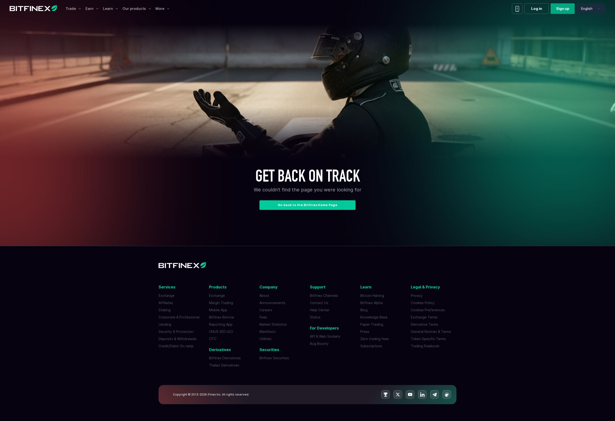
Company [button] (268, 287)
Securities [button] (269, 349)
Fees (263, 317)
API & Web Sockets (325, 336)
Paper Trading (371, 324)
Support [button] (318, 287)
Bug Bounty (319, 344)
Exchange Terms (424, 317)
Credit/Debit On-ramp (176, 346)
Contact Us (319, 303)
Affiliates (166, 303)
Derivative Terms (424, 324)
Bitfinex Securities (274, 358)
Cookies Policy (422, 303)
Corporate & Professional (179, 317)
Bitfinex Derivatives (225, 358)
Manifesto (267, 331)
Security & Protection (176, 331)
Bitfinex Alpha (371, 303)
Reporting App (221, 324)
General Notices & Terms (431, 331)
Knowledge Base (373, 317)
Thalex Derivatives (224, 365)
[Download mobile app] (517, 8)
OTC (212, 339)
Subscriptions (371, 346)
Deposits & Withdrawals (178, 339)
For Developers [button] (324, 328)
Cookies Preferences (428, 310)
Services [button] (167, 287)
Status (315, 317)
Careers (265, 310)
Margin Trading (221, 303)
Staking (165, 310)
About (264, 295)
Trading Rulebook (425, 346)
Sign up (562, 8)
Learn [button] (365, 287)
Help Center (320, 310)
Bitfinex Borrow (221, 317)
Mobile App (218, 310)
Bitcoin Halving (372, 295)
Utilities (265, 339)
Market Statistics (273, 324)
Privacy (417, 295)
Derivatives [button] (220, 349)
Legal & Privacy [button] (425, 287)
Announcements (272, 303)
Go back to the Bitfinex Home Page (307, 205)
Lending (165, 324)
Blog (364, 310)
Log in (536, 8)
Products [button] (218, 287)
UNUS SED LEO (221, 331)
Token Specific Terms (428, 339)
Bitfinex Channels (324, 295)
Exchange (166, 295)
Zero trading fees (374, 339)
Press (364, 331)
